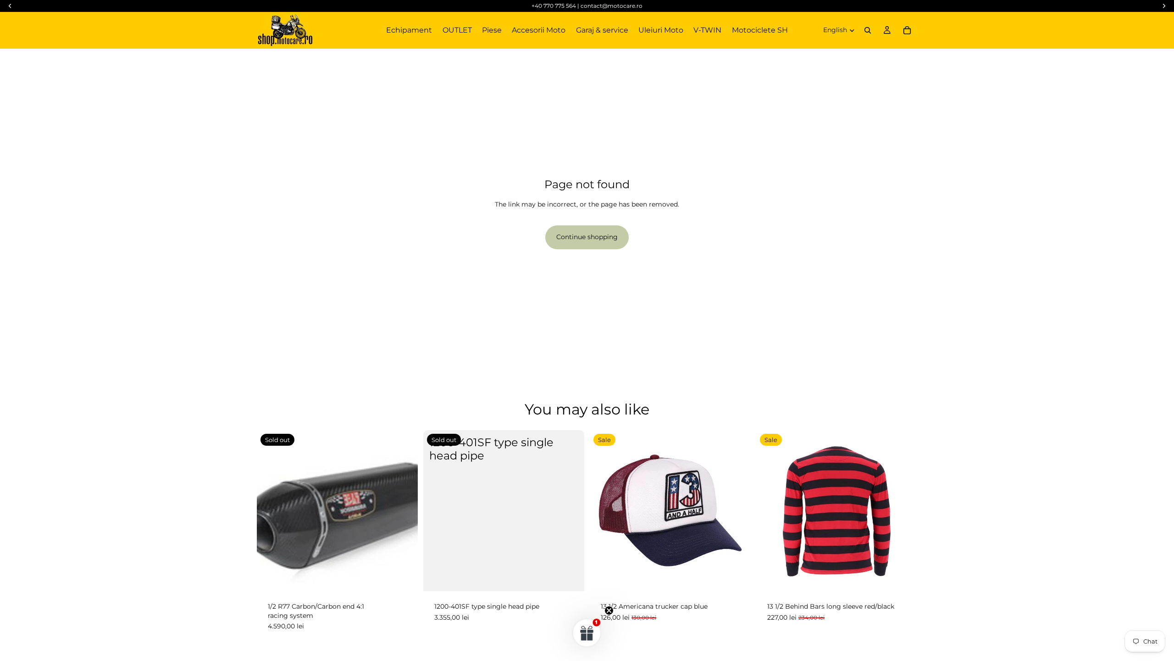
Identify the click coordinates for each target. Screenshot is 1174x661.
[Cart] (907, 30)
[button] (587, 632)
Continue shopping (587, 237)
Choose (910, 577)
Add (744, 577)
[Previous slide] (770, 511)
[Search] (868, 30)
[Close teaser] (609, 610)
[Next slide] (903, 511)
